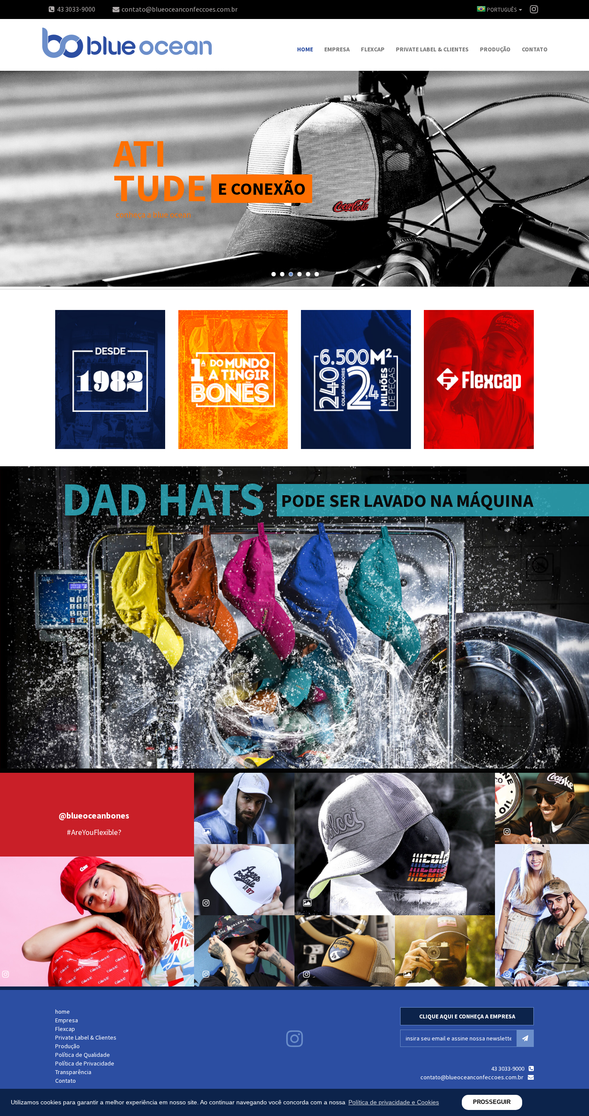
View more (110, 379)
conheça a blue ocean (153, 214)
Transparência (73, 1072)
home (305, 49)
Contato (535, 49)
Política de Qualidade (82, 1055)
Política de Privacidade (84, 1063)
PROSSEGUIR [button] (492, 1102)
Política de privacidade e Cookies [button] (393, 1102)
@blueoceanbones (94, 815)
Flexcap (373, 49)
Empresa (337, 49)
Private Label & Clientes (432, 49)
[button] (498, 9)
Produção (495, 49)
